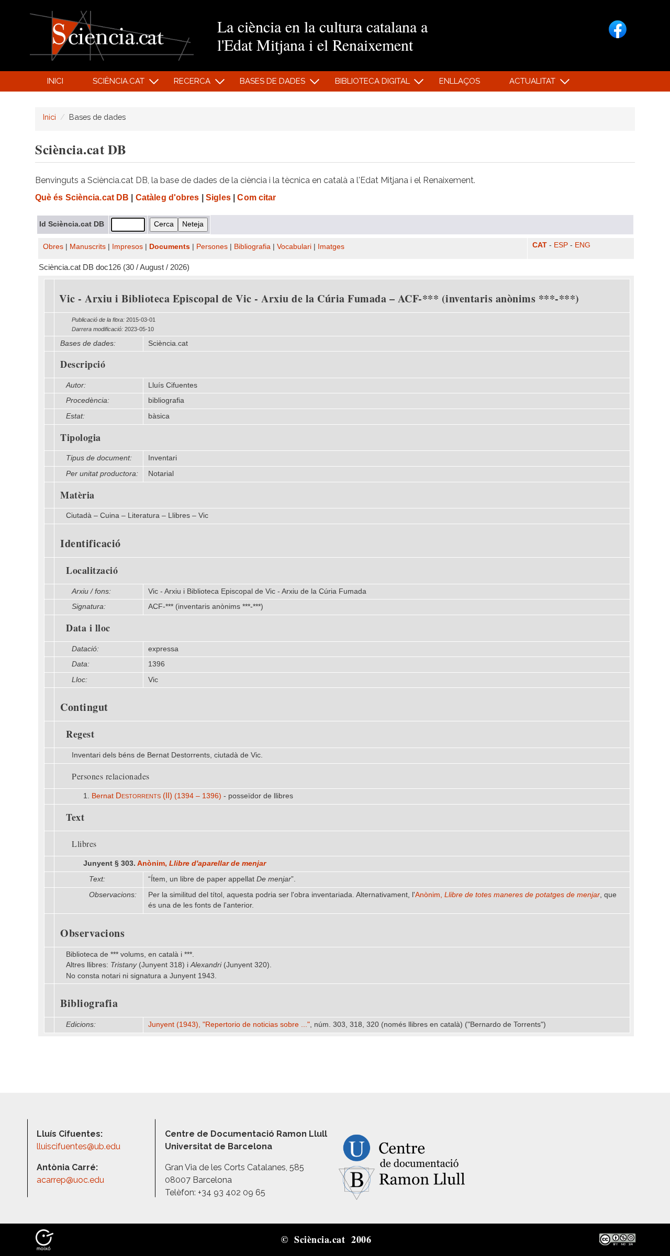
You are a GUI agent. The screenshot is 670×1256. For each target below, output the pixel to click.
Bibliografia (252, 247)
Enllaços (459, 81)
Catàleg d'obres (167, 197)
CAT (539, 245)
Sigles (218, 197)
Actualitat (527, 84)
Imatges (331, 247)
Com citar (256, 197)
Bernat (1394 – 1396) (156, 796)
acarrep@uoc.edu (70, 1180)
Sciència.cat (112, 84)
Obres (53, 247)
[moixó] (44, 1239)
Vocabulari (294, 247)
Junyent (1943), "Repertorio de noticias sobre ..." (229, 1024)
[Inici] (111, 35)
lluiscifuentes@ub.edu (79, 1146)
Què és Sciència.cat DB (82, 197)
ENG (582, 245)
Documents (169, 247)
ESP (561, 245)
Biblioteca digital (366, 84)
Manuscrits (88, 247)
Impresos (127, 247)
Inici (55, 81)
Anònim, (201, 863)
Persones (212, 247)
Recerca (186, 84)
